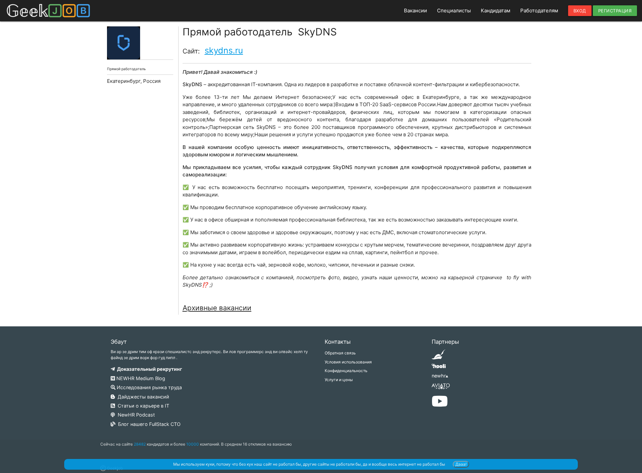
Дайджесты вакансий (142, 397)
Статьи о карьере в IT (142, 406)
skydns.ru (224, 50)
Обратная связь (340, 352)
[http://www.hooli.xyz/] (438, 368)
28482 (140, 444)
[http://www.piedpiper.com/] (438, 356)
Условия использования (348, 361)
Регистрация (615, 10)
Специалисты (454, 10)
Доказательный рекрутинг (148, 369)
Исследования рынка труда (148, 387)
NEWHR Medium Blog (140, 378)
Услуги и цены (339, 379)
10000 (192, 444)
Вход (579, 10)
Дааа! (460, 464)
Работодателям (539, 10)
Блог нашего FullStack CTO (148, 424)
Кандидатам (495, 10)
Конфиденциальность (346, 370)
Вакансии (415, 10)
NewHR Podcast (135, 415)
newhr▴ (440, 375)
